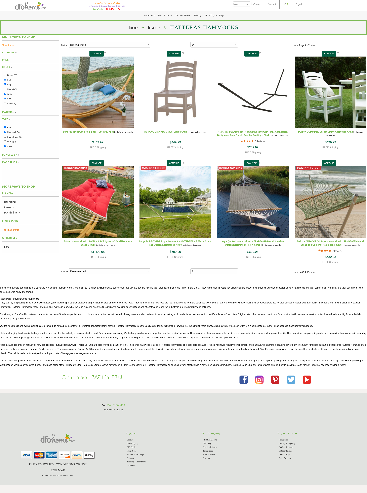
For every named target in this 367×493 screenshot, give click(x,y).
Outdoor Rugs (284, 454)
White (9, 94)
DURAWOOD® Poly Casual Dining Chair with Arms (325, 131)
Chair (9, 146)
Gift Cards (131, 447)
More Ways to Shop (214, 15)
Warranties (131, 465)
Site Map (58, 470)
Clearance (9, 207)
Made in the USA (12, 212)
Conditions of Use (71, 464)
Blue (9, 80)
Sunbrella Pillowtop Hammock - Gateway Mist (88, 131)
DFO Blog (207, 443)
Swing (11, 141)
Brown (11, 103)
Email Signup (132, 443)
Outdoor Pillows (183, 15)
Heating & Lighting (287, 443)
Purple (10, 84)
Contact (257, 4)
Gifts (6, 246)
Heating (197, 15)
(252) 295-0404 (115, 405)
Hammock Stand (14, 132)
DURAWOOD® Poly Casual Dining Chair (165, 131)
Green (12, 75)
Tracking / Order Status (136, 462)
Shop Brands (8, 45)
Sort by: (64, 45)
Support (272, 4)
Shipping (130, 458)
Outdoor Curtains (286, 447)
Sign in (299, 4)
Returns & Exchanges (135, 454)
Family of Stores (209, 447)
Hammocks (149, 15)
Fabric (10, 127)
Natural (12, 89)
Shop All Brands (11, 229)
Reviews (206, 458)
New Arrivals (10, 201)
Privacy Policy (41, 464)
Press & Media (209, 454)
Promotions (131, 451)
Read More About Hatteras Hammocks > (20, 299)
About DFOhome (210, 440)
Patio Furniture (165, 15)
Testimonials (208, 451)
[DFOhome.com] (30, 5)
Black (9, 99)
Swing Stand (14, 137)
